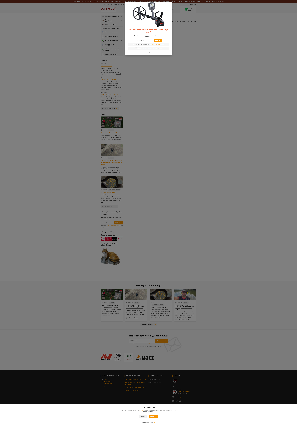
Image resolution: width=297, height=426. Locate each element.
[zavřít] (169, 4)
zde (155, 422)
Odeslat (157, 40)
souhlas (141, 410)
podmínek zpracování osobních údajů (157, 44)
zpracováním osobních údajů (148, 48)
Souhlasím (153, 417)
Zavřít (148, 52)
